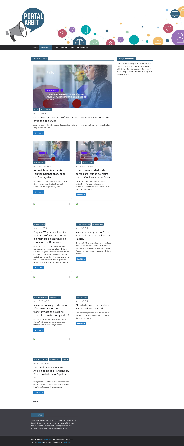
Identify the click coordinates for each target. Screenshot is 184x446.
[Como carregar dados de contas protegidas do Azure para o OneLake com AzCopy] (94, 151)
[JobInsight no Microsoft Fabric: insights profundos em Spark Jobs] (51, 151)
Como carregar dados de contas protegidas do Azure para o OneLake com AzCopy (93, 174)
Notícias (44, 48)
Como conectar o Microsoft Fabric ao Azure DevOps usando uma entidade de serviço (71, 119)
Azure (36, 109)
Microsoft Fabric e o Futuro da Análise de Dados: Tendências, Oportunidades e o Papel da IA (51, 372)
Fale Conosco (82, 48)
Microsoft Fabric (46, 109)
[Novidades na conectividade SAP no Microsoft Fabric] (94, 286)
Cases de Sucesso (60, 48)
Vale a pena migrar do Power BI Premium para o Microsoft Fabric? (93, 235)
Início (35, 48)
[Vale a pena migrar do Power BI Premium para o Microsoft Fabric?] (94, 213)
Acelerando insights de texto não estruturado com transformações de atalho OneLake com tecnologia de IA (51, 310)
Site (72, 48)
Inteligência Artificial (83, 224)
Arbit (48, 113)
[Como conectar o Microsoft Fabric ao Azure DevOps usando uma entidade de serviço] (72, 86)
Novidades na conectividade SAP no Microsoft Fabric (92, 306)
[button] (49, 47)
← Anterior (35, 401)
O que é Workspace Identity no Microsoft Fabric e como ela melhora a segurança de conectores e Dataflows (49, 237)
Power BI (65, 359)
